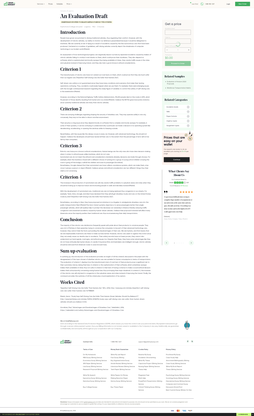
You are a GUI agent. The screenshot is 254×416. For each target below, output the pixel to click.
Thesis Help (142, 369)
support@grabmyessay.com (148, 342)
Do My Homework (89, 354)
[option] (179, 204)
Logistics (71, 11)
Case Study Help (172, 357)
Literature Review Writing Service (123, 366)
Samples (60, 4)
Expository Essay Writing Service (95, 378)
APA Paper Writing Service (92, 363)
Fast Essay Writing (117, 357)
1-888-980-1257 (210, 4)
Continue (176, 160)
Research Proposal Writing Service (95, 369)
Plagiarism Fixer (143, 375)
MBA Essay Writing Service (92, 357)
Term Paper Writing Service (120, 369)
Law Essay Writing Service (92, 366)
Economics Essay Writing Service (95, 360)
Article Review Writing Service (121, 363)
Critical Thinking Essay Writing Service (149, 388)
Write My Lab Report (118, 354)
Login (228, 4)
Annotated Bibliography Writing (177, 360)
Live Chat (195, 4)
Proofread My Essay (173, 354)
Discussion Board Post (174, 387)
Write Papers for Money (119, 375)
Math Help (142, 378)
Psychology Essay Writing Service (178, 375)
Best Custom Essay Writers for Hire (179, 390)
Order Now (244, 414)
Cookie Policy (143, 349)
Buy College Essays (90, 387)
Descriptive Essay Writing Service (178, 381)
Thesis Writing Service (174, 369)
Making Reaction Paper (119, 378)
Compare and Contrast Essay (177, 384)
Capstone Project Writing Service (150, 363)
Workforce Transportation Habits (179, 88)
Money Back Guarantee (119, 349)
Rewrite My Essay (144, 354)
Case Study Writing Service (176, 363)
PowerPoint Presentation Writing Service (150, 382)
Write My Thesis (144, 360)
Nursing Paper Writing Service (149, 366)
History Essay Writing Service (121, 381)
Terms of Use (88, 349)
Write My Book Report (174, 366)
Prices (50, 4)
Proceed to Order (178, 63)
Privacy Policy (171, 349)
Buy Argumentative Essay (120, 360)
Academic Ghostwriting (147, 357)
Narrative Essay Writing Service (94, 381)
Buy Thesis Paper (117, 387)
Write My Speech (89, 375)
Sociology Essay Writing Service (177, 378)
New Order (243, 4)
